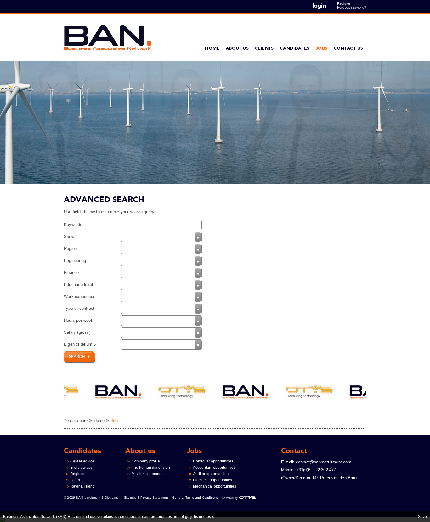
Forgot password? (351, 7)
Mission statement (147, 474)
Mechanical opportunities (214, 486)
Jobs (321, 48)
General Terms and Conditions (195, 497)
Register (344, 3)
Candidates (294, 48)
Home (212, 48)
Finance (71, 272)
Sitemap (130, 497)
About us (237, 48)
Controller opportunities (213, 461)
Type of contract (79, 308)
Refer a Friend (82, 486)
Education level (78, 284)
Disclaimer (112, 497)
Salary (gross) (77, 332)
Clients (264, 48)
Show (69, 236)
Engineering (75, 260)
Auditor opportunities (211, 474)
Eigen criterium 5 (80, 344)
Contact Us (348, 48)
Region (70, 248)
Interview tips (81, 467)
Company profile (146, 461)
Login (75, 480)
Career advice (82, 461)
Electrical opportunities (212, 480)
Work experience (79, 296)
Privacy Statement (154, 497)
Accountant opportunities (214, 467)
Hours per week (78, 320)
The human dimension (151, 467)
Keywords (73, 224)
